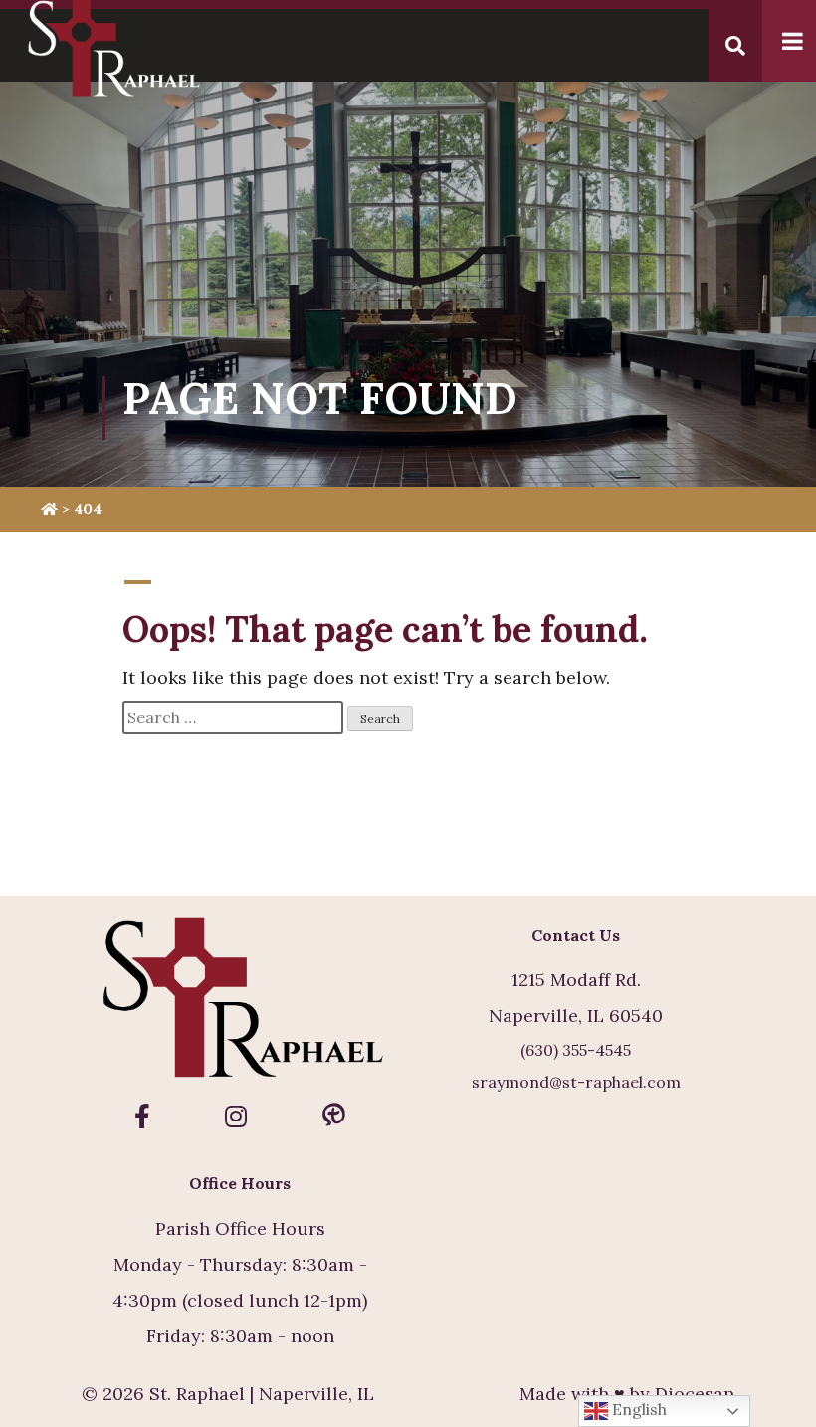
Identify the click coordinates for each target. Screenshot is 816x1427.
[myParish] (333, 1116)
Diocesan (694, 1393)
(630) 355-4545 (575, 1050)
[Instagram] (236, 1116)
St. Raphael (197, 1393)
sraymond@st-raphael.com (576, 1082)
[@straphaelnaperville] (142, 1116)
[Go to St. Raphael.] (49, 509)
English (637, 1409)
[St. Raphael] (240, 1002)
